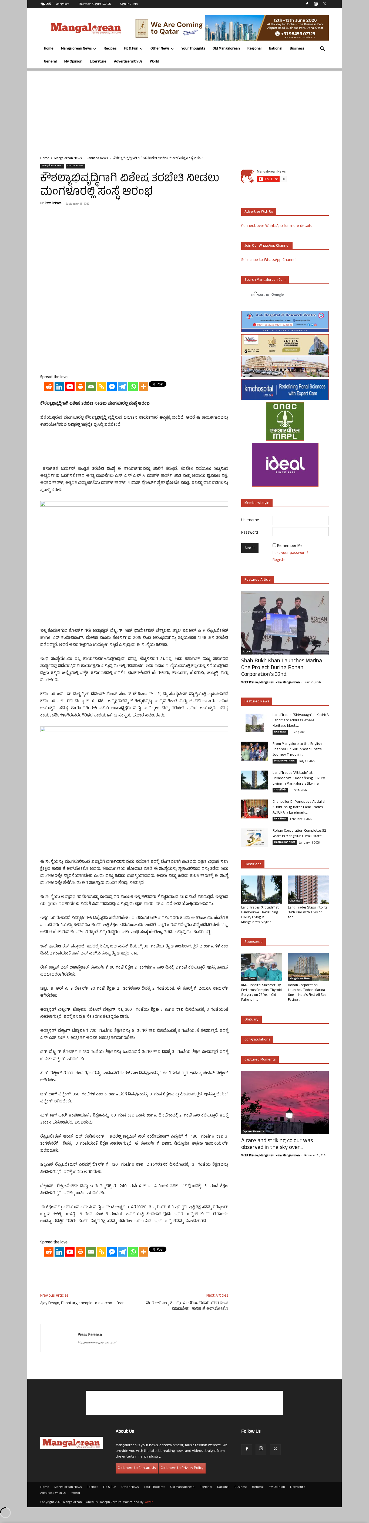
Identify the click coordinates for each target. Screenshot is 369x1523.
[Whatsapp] (133, 386)
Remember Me (290, 546)
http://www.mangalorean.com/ (97, 1342)
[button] (322, 49)
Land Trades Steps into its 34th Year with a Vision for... (307, 913)
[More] (143, 386)
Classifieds (280, 790)
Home (48, 49)
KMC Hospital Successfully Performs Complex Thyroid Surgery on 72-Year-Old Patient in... (261, 993)
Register (280, 560)
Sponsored (253, 942)
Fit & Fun (131, 49)
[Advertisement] (184, 109)
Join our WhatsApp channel (266, 246)
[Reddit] (48, 386)
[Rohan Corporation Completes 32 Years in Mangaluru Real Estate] (254, 837)
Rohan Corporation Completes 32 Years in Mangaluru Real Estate (299, 834)
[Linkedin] (59, 386)
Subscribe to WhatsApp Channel (268, 260)
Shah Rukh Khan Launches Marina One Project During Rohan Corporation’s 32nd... (281, 668)
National (275, 49)
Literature (98, 62)
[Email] (91, 386)
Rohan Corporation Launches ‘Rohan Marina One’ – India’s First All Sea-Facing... (308, 993)
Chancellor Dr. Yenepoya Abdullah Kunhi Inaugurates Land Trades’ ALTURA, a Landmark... (300, 807)
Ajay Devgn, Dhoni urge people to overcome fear (82, 1303)
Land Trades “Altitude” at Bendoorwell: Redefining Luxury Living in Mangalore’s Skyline (299, 778)
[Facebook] (307, 4)
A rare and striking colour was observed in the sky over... (277, 1145)
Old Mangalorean (226, 49)
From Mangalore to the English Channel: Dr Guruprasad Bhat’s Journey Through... (297, 749)
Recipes (110, 49)
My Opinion (73, 62)
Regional (254, 49)
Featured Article (257, 580)
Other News (159, 49)
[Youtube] (70, 386)
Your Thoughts (193, 49)
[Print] (80, 386)
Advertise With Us (128, 62)
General (50, 62)
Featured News (256, 702)
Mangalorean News (76, 49)
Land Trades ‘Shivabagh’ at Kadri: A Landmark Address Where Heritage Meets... (301, 720)
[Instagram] (316, 4)
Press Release (53, 203)
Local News (280, 732)
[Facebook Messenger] (112, 386)
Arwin (149, 1502)
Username (250, 520)
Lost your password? (290, 553)
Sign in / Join (129, 4)
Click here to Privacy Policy (182, 1468)
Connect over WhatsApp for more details (276, 226)
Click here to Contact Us (137, 1468)
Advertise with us (258, 212)
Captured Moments (260, 1060)
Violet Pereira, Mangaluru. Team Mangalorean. (270, 682)
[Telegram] (122, 386)
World (154, 62)
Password (249, 533)
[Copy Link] (101, 386)
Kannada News (97, 158)
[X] (325, 4)
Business (297, 49)
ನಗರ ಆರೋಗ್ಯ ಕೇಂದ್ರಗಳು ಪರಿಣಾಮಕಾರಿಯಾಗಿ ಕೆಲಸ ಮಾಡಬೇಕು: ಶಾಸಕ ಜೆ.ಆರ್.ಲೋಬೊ (187, 1306)
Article (246, 652)
